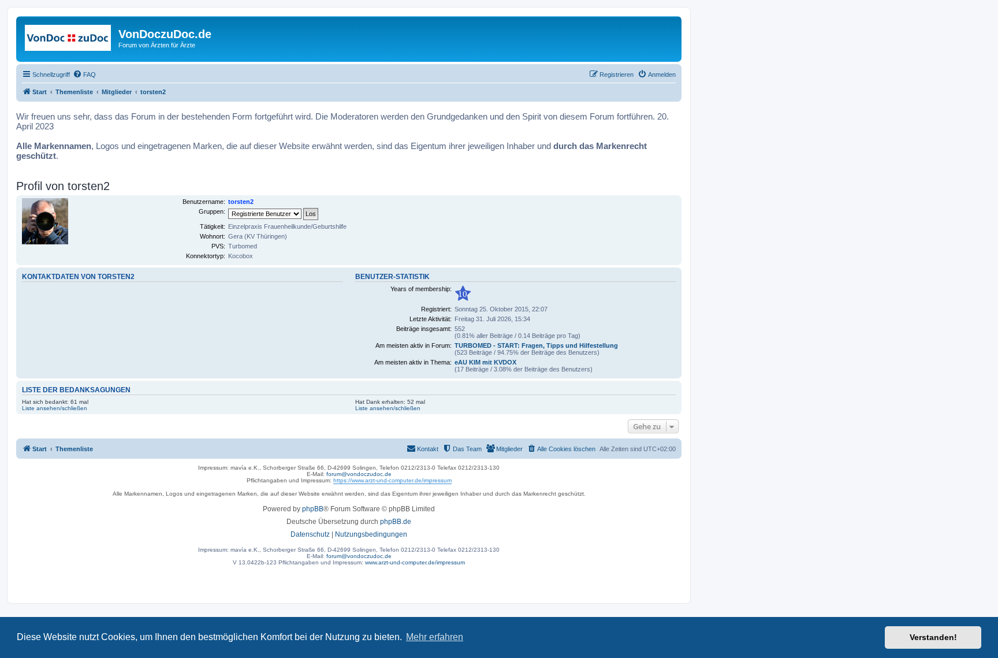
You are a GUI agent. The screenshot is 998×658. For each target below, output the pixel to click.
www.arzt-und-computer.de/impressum (415, 562)
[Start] (68, 37)
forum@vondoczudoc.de (359, 474)
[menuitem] (84, 74)
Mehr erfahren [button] (434, 637)
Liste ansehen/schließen (54, 408)
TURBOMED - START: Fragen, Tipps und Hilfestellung (536, 345)
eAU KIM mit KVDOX (485, 362)
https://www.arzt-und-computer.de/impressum (392, 480)
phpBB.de (395, 522)
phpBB (312, 509)
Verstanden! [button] (933, 637)
